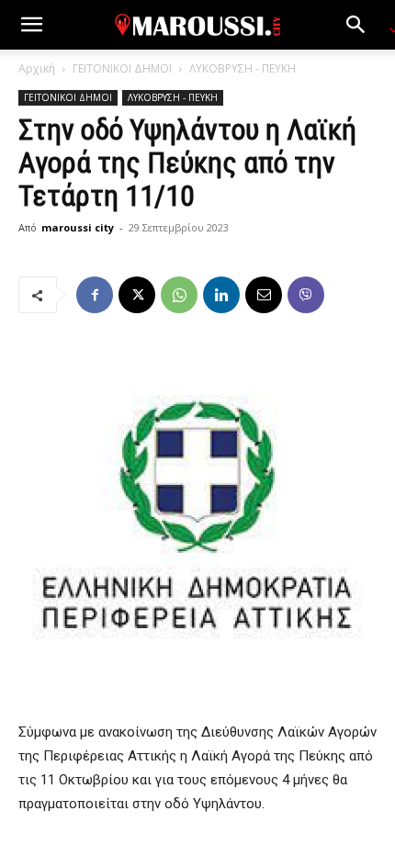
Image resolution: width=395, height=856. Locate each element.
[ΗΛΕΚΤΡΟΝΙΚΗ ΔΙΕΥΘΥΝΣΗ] (263, 294)
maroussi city (77, 227)
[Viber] (306, 294)
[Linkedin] (221, 294)
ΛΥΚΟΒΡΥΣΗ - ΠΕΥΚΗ (242, 68)
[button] (31, 25)
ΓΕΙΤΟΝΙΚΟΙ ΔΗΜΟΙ (122, 68)
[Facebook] (94, 294)
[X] (136, 294)
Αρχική (36, 68)
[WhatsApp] (179, 294)
